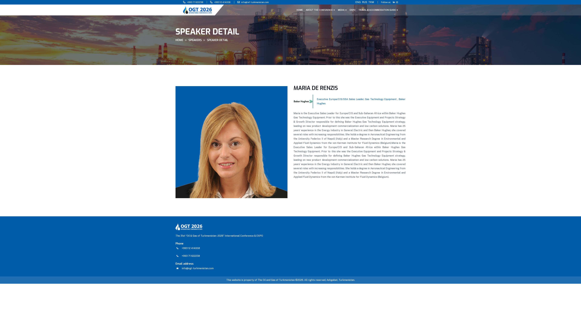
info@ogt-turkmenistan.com (198, 268)
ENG (358, 2)
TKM (371, 2)
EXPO (352, 10)
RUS (364, 2)
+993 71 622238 (195, 2)
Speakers (195, 40)
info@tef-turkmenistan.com (255, 2)
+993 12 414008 (222, 2)
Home (300, 10)
